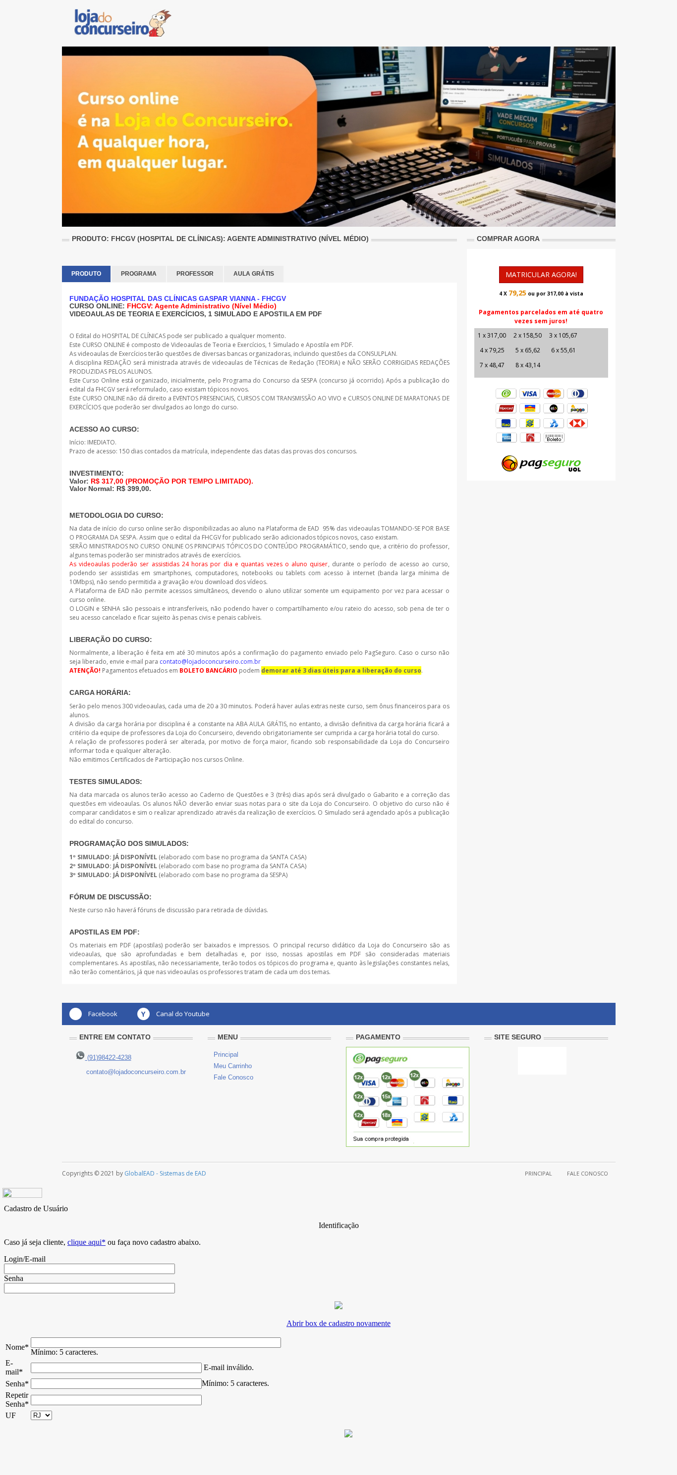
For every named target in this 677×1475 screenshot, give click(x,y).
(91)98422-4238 (108, 1057)
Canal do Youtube (183, 1013)
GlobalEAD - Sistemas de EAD (165, 1173)
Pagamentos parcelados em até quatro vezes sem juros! (541, 316)
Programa (139, 273)
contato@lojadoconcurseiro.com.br (136, 1072)
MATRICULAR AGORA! (541, 274)
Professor (195, 273)
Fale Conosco (233, 1077)
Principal (226, 1054)
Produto (86, 273)
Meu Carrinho (233, 1066)
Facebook (102, 1013)
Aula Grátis (253, 273)
